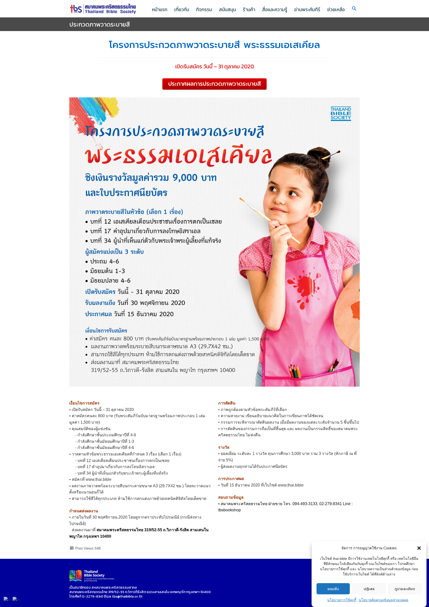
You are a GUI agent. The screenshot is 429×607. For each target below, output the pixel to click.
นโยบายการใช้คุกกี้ (341, 600)
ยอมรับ (333, 589)
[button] (419, 548)
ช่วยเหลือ (336, 9)
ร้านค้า (249, 9)
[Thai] (16, 600)
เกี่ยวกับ (181, 9)
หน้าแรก (159, 9)
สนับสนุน (227, 9)
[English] (8, 600)
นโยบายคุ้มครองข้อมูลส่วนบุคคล (383, 600)
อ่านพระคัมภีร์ (307, 9)
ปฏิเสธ (369, 589)
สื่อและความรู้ (274, 9)
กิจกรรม (204, 9)
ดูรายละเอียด (404, 589)
